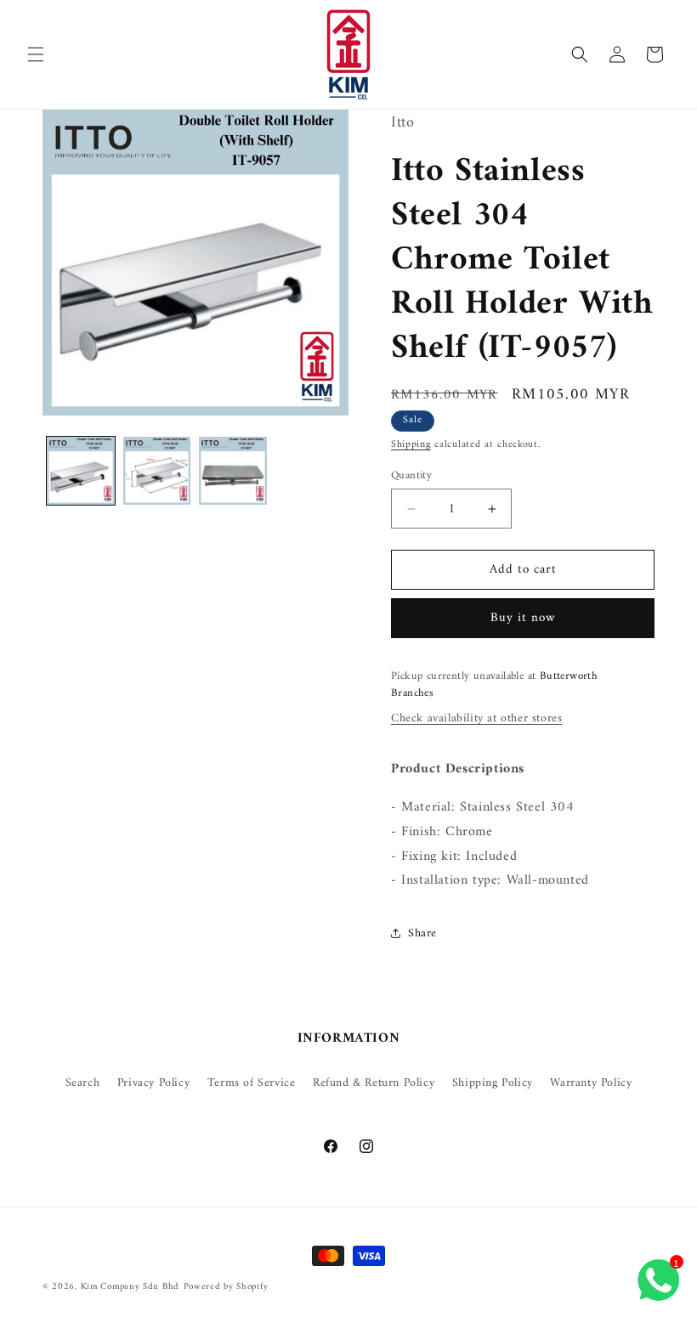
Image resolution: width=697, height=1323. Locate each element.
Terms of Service (251, 1083)
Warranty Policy (591, 1083)
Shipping (411, 445)
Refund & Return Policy (373, 1083)
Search (82, 1083)
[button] (35, 54)
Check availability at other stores (476, 718)
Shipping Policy (492, 1083)
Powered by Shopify (226, 1287)
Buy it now (523, 618)
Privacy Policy (153, 1083)
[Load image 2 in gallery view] (157, 471)
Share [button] (422, 933)
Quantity (411, 475)
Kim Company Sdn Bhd (130, 1287)
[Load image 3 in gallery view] (233, 471)
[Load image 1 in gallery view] (81, 471)
